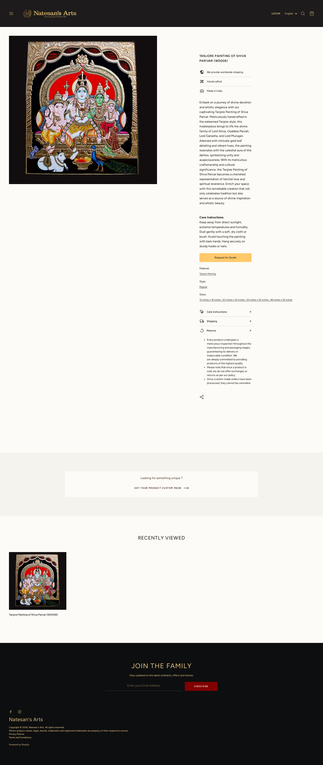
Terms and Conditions (20, 737)
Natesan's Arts (36, 727)
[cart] (311, 13)
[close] (302, 13)
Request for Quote (225, 257)
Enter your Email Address (120, 679)
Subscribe (201, 686)
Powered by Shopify (19, 744)
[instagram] (19, 711)
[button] (152, 40)
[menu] (11, 13)
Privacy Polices (16, 734)
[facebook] (10, 711)
